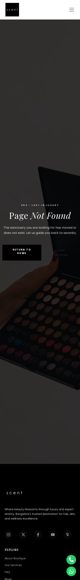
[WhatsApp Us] (71, 571)
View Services (61, 252)
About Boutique (15, 558)
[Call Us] (71, 560)
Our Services (13, 565)
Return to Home (22, 251)
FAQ (7, 572)
